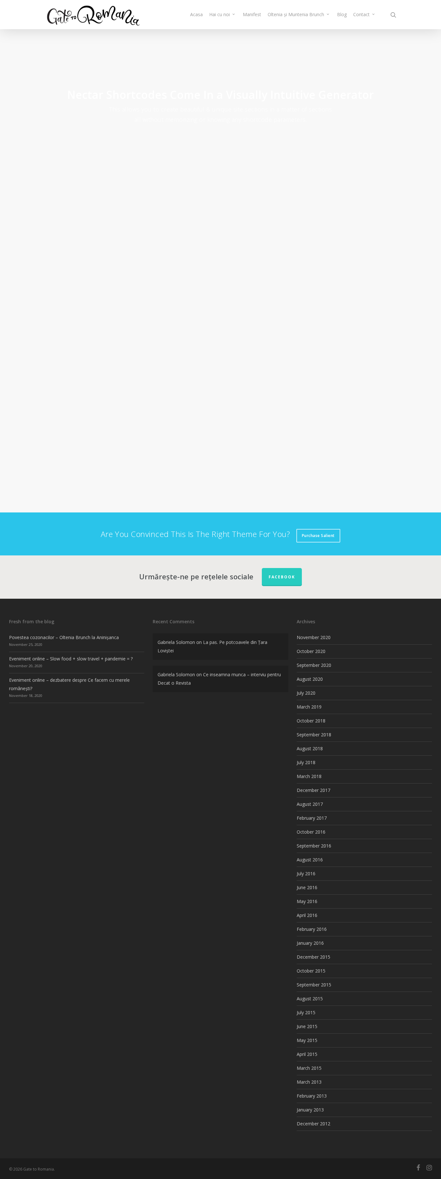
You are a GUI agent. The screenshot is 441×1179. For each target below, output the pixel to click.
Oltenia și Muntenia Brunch (296, 14)
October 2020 (311, 651)
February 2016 (312, 929)
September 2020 (314, 665)
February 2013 (312, 1096)
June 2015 (307, 1026)
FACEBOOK (282, 577)
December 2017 (313, 790)
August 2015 (310, 998)
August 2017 (310, 804)
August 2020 (310, 679)
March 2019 (309, 707)
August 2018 (310, 748)
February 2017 (312, 818)
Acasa (196, 14)
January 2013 (310, 1110)
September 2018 (314, 735)
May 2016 (307, 901)
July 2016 (306, 873)
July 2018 (306, 762)
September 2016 (314, 846)
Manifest (252, 14)
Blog (342, 14)
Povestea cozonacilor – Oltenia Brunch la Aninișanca (64, 637)
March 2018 (309, 776)
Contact (361, 14)
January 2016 (310, 943)
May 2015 (307, 1040)
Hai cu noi (219, 14)
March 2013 (309, 1082)
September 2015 (314, 985)
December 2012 (313, 1124)
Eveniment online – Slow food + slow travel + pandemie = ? (71, 659)
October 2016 (311, 832)
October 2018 (311, 721)
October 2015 (311, 971)
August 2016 (310, 860)
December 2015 (313, 957)
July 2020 (306, 693)
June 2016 (307, 887)
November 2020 (314, 637)
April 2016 (307, 915)
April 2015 (307, 1054)
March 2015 (309, 1068)
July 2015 (306, 1012)
